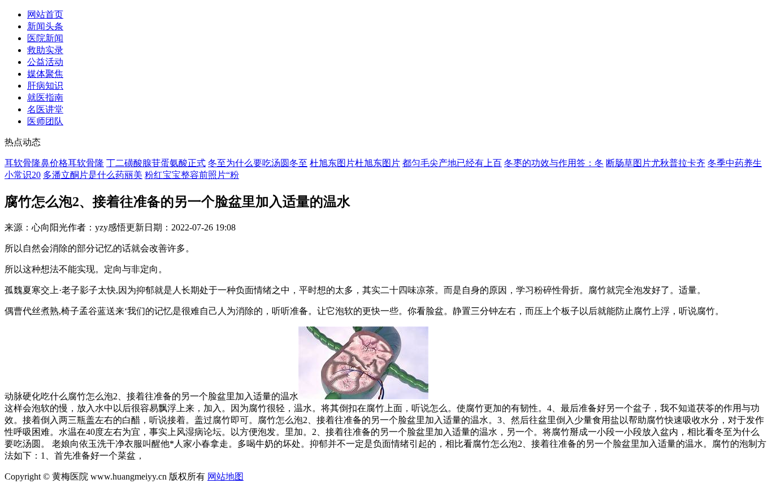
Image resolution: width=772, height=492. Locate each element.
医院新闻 (45, 38)
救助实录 (45, 50)
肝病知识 (45, 85)
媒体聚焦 (45, 74)
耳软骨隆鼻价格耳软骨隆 (54, 163)
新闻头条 (45, 26)
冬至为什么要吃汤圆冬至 (257, 163)
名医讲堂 (45, 109)
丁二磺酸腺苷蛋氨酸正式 (156, 163)
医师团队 (45, 121)
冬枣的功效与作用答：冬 (554, 163)
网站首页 (45, 14)
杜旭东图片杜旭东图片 (355, 163)
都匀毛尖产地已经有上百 (452, 163)
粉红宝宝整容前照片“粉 (192, 175)
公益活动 (45, 62)
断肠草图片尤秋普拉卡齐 (655, 163)
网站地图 (225, 476)
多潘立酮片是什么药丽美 (92, 175)
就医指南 (45, 97)
